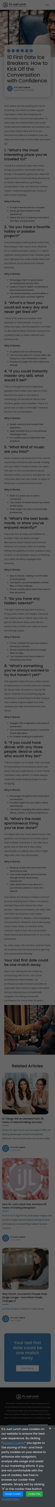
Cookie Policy (10, 1499)
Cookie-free (34, 1493)
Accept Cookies (14, 1443)
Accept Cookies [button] (13, 1493)
